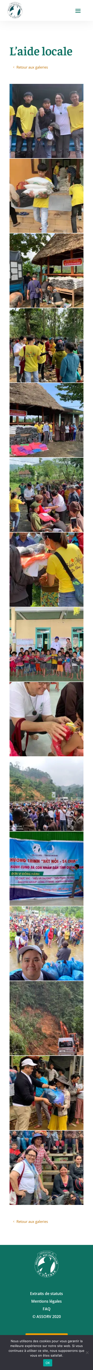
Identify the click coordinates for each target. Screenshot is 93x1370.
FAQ (47, 1309)
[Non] (87, 1352)
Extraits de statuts (46, 1293)
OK (48, 1363)
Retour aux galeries (32, 67)
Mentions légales (46, 1301)
